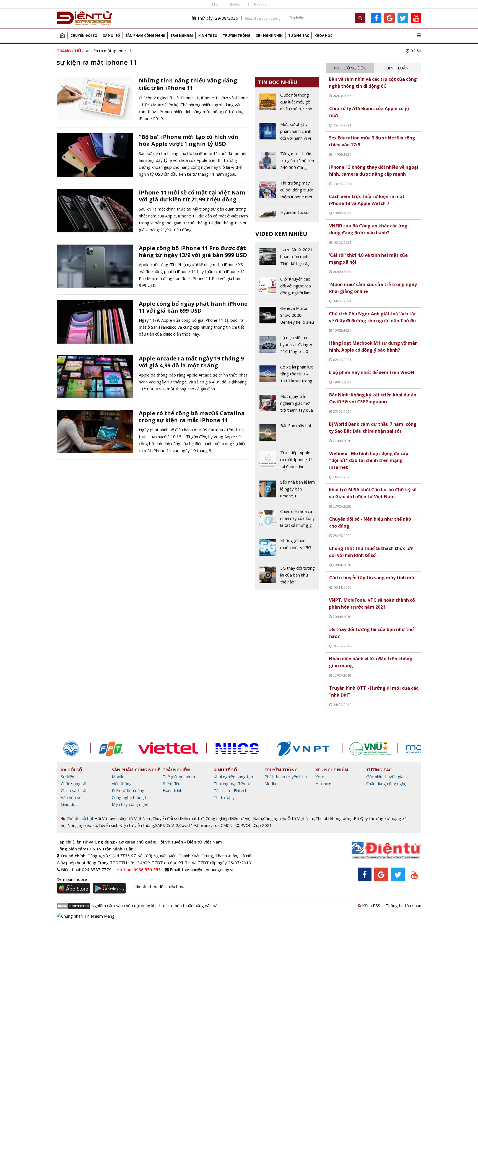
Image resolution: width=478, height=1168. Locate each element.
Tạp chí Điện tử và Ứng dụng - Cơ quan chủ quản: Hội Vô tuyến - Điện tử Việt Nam (139, 842)
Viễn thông (122, 783)
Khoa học (323, 35)
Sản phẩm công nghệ (145, 35)
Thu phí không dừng (334, 818)
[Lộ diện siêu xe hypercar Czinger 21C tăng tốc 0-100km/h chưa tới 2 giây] (287, 346)
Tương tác (298, 35)
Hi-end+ (323, 783)
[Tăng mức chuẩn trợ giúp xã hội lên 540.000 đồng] (287, 162)
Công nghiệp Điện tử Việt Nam (234, 818)
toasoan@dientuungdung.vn (208, 869)
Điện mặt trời (192, 818)
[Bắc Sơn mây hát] (287, 433)
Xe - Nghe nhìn (269, 35)
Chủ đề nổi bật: (79, 818)
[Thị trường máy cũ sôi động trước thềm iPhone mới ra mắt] (287, 192)
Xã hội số (111, 35)
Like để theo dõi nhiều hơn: (159, 886)
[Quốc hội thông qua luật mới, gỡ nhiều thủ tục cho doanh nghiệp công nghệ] (287, 104)
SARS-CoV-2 (166, 825)
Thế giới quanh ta (179, 776)
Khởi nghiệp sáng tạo (233, 776)
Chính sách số (73, 790)
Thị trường (224, 797)
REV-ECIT (236, 4)
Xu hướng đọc (350, 68)
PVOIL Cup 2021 (256, 825)
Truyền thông (236, 35)
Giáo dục (69, 804)
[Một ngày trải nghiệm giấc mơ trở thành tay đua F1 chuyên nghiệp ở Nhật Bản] (287, 405)
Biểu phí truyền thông (262, 18)
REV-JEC (260, 4)
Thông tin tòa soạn (403, 905)
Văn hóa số (71, 797)
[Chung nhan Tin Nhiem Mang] (86, 915)
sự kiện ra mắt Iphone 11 (108, 50)
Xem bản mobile (72, 879)
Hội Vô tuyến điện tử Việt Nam (122, 818)
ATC (214, 4)
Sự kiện (67, 776)
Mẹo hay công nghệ (130, 804)
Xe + (319, 776)
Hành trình (172, 790)
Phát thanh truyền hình (285, 776)
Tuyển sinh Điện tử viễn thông (126, 825)
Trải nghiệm (181, 35)
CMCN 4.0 (230, 825)
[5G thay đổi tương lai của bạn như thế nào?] (287, 575)
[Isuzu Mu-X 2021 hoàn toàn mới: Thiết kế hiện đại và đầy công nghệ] (287, 258)
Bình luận (397, 68)
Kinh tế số (207, 35)
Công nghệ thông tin (131, 797)
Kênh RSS (370, 905)
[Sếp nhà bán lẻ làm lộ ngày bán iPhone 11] (287, 491)
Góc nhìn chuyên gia (384, 776)
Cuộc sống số (73, 783)
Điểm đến (171, 783)
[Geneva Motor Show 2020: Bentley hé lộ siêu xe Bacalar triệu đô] (287, 317)
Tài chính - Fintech (230, 790)
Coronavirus (208, 825)
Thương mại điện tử (232, 783)
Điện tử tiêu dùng (128, 790)
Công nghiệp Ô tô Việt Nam (288, 818)
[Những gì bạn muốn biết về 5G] (287, 548)
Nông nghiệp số (82, 825)
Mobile (118, 776)
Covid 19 (187, 825)
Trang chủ (62, 35)
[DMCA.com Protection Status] (73, 905)
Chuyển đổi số (84, 35)
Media (270, 783)
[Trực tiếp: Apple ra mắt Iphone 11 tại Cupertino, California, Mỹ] (287, 461)
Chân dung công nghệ (386, 783)
